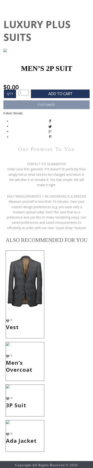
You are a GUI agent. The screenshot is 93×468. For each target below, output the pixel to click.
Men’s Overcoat (19, 366)
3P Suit (16, 405)
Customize (46, 105)
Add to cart (60, 93)
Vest (12, 327)
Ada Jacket (21, 440)
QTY (10, 94)
